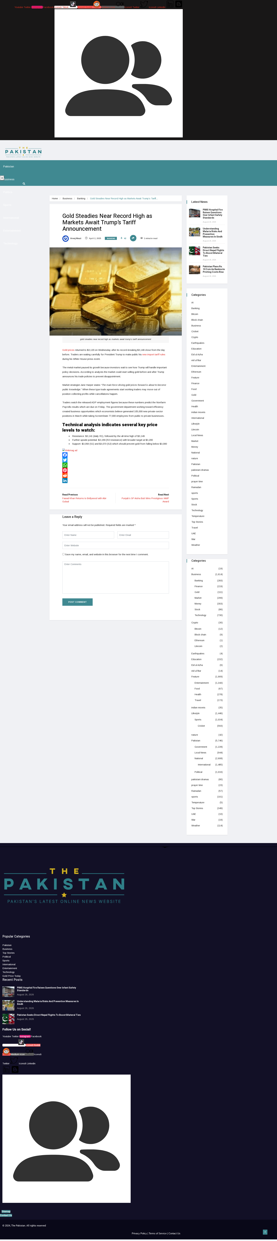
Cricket (194, 331)
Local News (197, 435)
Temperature (197, 516)
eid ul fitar (196, 360)
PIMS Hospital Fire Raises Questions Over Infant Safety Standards (213, 213)
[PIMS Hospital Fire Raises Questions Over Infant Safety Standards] (194, 213)
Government (197, 400)
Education (196, 348)
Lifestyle (195, 423)
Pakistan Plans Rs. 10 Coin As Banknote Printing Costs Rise (214, 269)
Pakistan (8, 166)
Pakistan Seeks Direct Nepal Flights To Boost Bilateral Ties (213, 251)
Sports (7, 205)
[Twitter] (115, 460)
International (11, 217)
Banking (81, 198)
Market (194, 441)
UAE (193, 533)
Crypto (194, 337)
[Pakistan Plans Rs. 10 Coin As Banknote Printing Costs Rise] (194, 269)
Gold (193, 395)
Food (194, 389)
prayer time (197, 481)
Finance (195, 383)
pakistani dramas (200, 470)
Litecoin (195, 429)
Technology (10, 243)
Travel (194, 527)
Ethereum (196, 372)
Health (194, 406)
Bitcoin (194, 314)
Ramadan (196, 487)
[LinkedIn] (115, 480)
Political (195, 475)
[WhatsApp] (115, 465)
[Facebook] (115, 454)
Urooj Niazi (75, 238)
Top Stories (197, 522)
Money (194, 447)
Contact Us (174, 1233)
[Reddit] (115, 475)
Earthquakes (197, 343)
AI (192, 302)
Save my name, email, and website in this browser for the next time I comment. (106, 554)
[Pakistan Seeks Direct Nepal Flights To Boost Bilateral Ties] (194, 250)
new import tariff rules (153, 354)
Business (8, 179)
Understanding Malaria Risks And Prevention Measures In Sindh (213, 232)
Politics (7, 192)
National (195, 452)
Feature (195, 377)
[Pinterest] (115, 470)
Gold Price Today (11, 976)
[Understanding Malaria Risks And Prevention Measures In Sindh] (194, 232)
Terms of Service (158, 1233)
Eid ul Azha (197, 354)
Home (55, 198)
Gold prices (68, 350)
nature (194, 458)
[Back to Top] (265, 1232)
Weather (195, 545)
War (193, 539)
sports (194, 493)
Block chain (197, 320)
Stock (194, 504)
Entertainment (12, 230)
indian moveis (198, 412)
